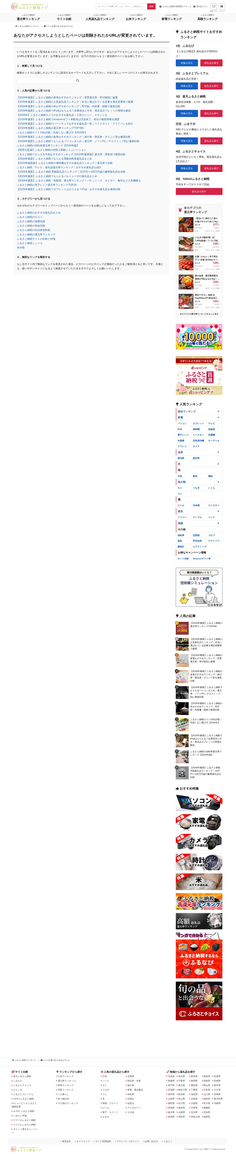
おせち (105, 1117)
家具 (180, 511)
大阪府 (194, 1103)
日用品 (130, 1099)
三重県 (194, 1090)
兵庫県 (194, 1108)
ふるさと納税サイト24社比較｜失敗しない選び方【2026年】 (52, 132)
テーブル (197, 517)
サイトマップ (83, 1141)
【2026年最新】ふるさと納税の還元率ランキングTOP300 (50, 128)
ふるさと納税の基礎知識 (31, 221)
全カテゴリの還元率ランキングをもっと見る (199, 314)
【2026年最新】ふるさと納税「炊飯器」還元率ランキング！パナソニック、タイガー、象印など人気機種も (79, 180)
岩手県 (171, 1085)
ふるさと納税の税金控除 (31, 225)
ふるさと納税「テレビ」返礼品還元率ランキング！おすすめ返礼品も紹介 (59, 167)
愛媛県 (206, 1108)
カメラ (196, 446)
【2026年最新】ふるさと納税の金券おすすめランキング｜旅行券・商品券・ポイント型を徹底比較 (74, 136)
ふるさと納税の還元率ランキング (36, 234)
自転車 (181, 535)
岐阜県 (194, 1076)
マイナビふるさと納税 (24, 1124)
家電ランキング (66, 1085)
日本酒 (196, 505)
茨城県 (171, 1108)
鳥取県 (206, 1076)
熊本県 (217, 1085)
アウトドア (213, 541)
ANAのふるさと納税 (23, 1099)
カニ (180, 488)
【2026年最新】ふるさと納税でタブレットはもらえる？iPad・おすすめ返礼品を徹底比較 (68, 189)
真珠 (180, 541)
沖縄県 (217, 1103)
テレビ (211, 423)
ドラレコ (182, 446)
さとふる (17, 1090)
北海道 (171, 1076)
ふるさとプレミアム (23, 1094)
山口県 (206, 1094)
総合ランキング (187, 411)
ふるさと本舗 (20, 1115)
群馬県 (171, 1117)
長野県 (181, 1117)
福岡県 (206, 1117)
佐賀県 (217, 1076)
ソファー (182, 517)
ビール (181, 505)
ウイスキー (213, 505)
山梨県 (181, 1112)
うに (180, 493)
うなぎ (196, 488)
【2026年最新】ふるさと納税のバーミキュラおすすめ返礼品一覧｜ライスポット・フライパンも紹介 (75, 123)
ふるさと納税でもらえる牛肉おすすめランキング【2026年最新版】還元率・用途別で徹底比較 (71, 154)
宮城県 (171, 1090)
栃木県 (171, 1112)
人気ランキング (66, 1076)
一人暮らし (63, 1094)
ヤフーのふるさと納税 (24, 1120)
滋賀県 (194, 1094)
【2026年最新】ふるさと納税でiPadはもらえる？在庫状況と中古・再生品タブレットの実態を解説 (74, 110)
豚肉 (195, 476)
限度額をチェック (176, 6)
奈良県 (194, 1112)
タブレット (198, 423)
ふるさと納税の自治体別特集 (33, 230)
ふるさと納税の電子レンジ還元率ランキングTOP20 (46, 184)
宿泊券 (181, 458)
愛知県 (194, 1085)
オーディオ (213, 440)
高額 (180, 523)
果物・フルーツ (110, 1103)
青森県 (171, 1081)
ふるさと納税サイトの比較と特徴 (36, 238)
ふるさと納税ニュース (30, 243)
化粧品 (130, 1103)
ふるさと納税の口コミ (30, 217)
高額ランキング (66, 1090)
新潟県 (181, 1094)
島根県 (206, 1081)
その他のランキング (68, 1103)
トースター (198, 435)
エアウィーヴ (199, 546)
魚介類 (182, 482)
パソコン (182, 423)
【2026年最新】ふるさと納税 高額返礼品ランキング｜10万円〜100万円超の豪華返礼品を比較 (71, 171)
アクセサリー (134, 1108)
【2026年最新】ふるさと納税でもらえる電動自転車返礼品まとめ (54, 158)
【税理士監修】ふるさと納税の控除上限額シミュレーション (51, 149)
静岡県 (194, 1081)
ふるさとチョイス (22, 1085)
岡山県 (206, 1085)
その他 (130, 1112)
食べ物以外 (63, 1099)
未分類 (21, 247)
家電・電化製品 (135, 1090)
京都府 (194, 1099)
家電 (180, 417)
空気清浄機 (198, 440)
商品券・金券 (134, 1081)
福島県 (171, 1103)
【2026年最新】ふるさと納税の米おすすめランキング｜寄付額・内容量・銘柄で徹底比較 (68, 106)
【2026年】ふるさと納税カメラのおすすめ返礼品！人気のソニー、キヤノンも (62, 115)
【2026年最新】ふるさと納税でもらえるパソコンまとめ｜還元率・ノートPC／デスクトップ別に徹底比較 (78, 141)
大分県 (217, 1090)
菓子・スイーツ (110, 1112)
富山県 (181, 1099)
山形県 (171, 1099)
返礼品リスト (202, 6)
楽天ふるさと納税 (22, 1076)
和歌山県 (195, 1117)
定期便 (196, 535)
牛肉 (180, 476)
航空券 (196, 458)
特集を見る (187, 63)
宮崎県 (217, 1094)
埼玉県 (181, 1076)
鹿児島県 (218, 1099)
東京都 (181, 1085)
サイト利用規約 (103, 1141)
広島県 (206, 1090)
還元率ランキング (67, 1081)
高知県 (206, 1112)
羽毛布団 (197, 541)
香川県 (206, 1103)
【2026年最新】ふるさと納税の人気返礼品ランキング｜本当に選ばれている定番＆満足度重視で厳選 (75, 101)
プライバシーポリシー (128, 1141)
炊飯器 (211, 429)
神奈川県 (182, 1090)
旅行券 (130, 1085)
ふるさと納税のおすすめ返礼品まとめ (39, 212)
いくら (211, 488)
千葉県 (181, 1081)
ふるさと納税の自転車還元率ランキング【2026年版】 (48, 145)
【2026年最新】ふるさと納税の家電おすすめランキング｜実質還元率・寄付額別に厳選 (67, 97)
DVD (180, 429)
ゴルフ (211, 535)
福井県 (181, 1108)
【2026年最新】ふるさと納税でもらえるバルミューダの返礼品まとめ (57, 176)
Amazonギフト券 (202, 558)
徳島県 (206, 1099)
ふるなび (17, 1081)
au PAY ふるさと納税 (23, 1111)
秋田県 (171, 1094)
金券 (180, 452)
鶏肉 (210, 476)
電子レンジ (183, 435)
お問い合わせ (151, 1141)
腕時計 (181, 546)
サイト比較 (183, 558)
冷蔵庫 (181, 440)
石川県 (181, 1103)
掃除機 (196, 429)
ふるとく (167, 1141)
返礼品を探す (211, 63)
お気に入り (214, 11)
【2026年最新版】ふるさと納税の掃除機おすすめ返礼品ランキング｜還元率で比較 (65, 163)
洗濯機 (211, 435)
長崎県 (217, 1081)
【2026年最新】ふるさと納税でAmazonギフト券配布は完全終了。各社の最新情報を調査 (68, 119)
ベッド (211, 517)
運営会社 (66, 1141)
